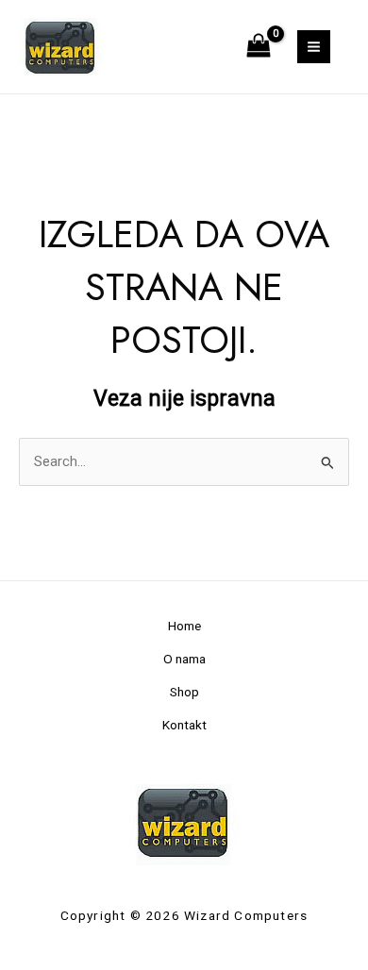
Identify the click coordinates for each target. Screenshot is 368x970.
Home (184, 625)
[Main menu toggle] (313, 46)
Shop (184, 691)
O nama (184, 658)
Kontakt (184, 724)
